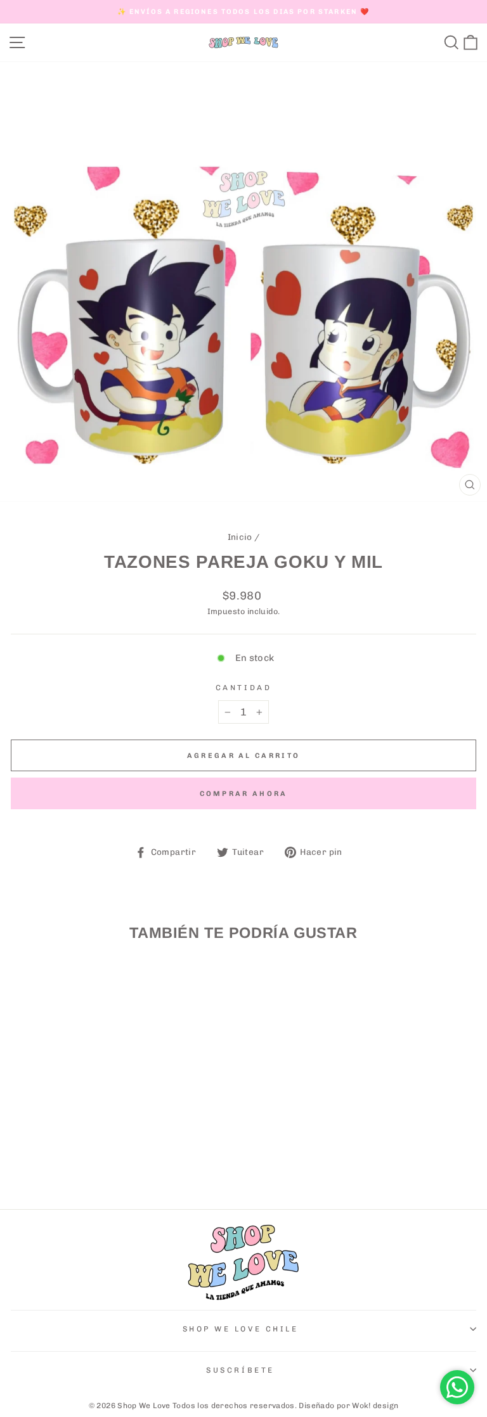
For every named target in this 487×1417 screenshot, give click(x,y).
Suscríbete (240, 1370)
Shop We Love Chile (241, 1328)
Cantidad (243, 687)
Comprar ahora (244, 794)
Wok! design (375, 1405)
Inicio (240, 537)
